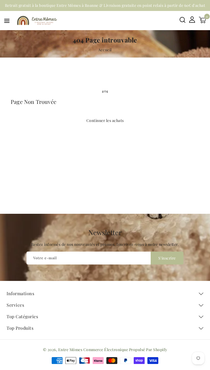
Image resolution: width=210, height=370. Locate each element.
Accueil (105, 49)
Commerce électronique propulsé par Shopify (125, 349)
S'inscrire (167, 258)
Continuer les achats (105, 120)
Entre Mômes (70, 349)
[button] (7, 21)
